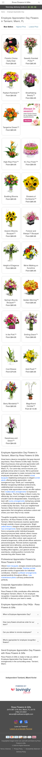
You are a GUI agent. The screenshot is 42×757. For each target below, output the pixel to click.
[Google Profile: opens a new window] (26, 721)
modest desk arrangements (15, 491)
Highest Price (21, 26)
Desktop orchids (29, 568)
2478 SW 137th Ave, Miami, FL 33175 (21, 709)
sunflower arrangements (27, 572)
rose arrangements (8, 528)
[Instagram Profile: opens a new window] (16, 721)
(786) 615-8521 (21, 712)
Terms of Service (5, 748)
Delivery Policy (21, 751)
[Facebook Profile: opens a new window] (21, 721)
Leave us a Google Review (21, 729)
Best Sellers (8, 26)
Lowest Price (33, 26)
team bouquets (12, 566)
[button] (37, 752)
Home (3, 12)
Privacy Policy (18, 748)
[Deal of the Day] (31, 117)
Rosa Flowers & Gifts (21, 2)
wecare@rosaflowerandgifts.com (21, 714)
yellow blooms (6, 526)
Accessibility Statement (33, 748)
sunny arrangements (17, 501)
